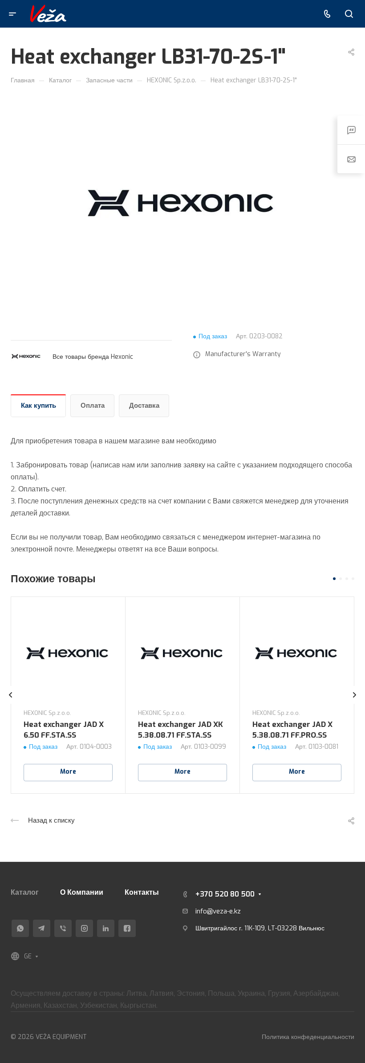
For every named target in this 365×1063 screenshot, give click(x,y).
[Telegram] (41, 928)
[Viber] (63, 928)
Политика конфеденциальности (308, 1037)
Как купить (38, 405)
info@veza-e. (214, 911)
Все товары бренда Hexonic (93, 357)
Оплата (93, 405)
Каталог (25, 892)
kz (237, 911)
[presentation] (11, 704)
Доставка (144, 405)
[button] (334, 578)
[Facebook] (127, 928)
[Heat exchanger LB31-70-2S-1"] (182, 205)
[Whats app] (20, 928)
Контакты (142, 892)
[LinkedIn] (105, 928)
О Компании (81, 892)
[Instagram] (84, 928)
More (68, 771)
